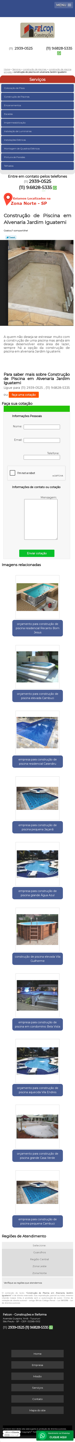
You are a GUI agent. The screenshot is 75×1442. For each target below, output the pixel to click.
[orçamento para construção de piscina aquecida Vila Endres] (37, 1060)
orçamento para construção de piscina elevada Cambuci (37, 696)
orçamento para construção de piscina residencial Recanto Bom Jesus (37, 628)
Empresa (37, 1365)
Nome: (18, 426)
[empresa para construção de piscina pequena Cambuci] (37, 1191)
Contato (37, 1399)
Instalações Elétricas (15, 139)
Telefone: (53, 453)
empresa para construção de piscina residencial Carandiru (37, 761)
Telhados (8, 165)
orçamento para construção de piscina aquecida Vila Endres (37, 1090)
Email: (19, 440)
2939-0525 (24, 48)
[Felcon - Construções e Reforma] (37, 28)
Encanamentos (12, 105)
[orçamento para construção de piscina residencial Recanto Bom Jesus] (37, 595)
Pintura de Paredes (14, 157)
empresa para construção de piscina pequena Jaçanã (37, 827)
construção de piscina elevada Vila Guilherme (37, 959)
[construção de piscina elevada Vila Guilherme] (37, 928)
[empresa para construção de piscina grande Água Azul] (37, 862)
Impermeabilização (15, 122)
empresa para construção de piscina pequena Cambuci (37, 1221)
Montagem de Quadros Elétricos (22, 148)
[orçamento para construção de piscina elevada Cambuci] (37, 665)
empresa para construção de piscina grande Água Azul (37, 893)
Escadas (8, 114)
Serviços (37, 79)
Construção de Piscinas (16, 96)
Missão (37, 1376)
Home (38, 1353)
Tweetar (11, 237)
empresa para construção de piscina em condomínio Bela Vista (37, 1024)
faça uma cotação (24, 394)
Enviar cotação (37, 553)
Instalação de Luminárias (18, 131)
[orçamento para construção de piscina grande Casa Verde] (37, 1125)
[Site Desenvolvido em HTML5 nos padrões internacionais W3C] (11, 1435)
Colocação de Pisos (14, 88)
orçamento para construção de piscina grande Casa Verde (37, 1156)
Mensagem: (49, 497)
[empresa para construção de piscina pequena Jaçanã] (37, 797)
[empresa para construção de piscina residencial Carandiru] (37, 731)
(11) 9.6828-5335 (59, 48)
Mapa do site (37, 1410)
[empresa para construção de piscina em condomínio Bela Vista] (37, 994)
